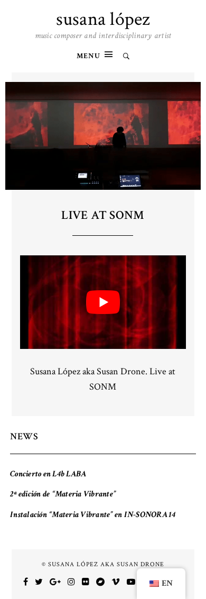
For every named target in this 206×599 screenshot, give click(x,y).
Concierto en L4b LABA (48, 474)
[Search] (126, 56)
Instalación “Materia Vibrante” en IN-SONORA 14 (93, 514)
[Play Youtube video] (103, 302)
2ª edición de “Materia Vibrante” (63, 494)
